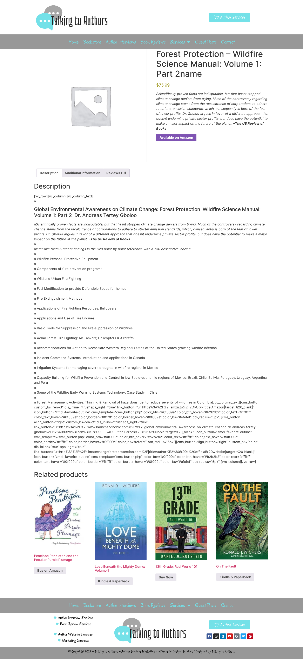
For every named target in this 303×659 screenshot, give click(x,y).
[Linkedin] (223, 636)
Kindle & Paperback (113, 581)
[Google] (237, 636)
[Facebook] (209, 636)
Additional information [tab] (82, 173)
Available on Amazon (176, 137)
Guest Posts (205, 42)
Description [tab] (49, 173)
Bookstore (92, 42)
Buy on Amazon (50, 570)
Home (73, 42)
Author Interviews (121, 42)
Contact (228, 42)
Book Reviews (153, 42)
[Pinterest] (250, 636)
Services (177, 42)
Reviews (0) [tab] (116, 173)
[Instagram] (216, 636)
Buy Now (166, 577)
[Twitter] (243, 636)
